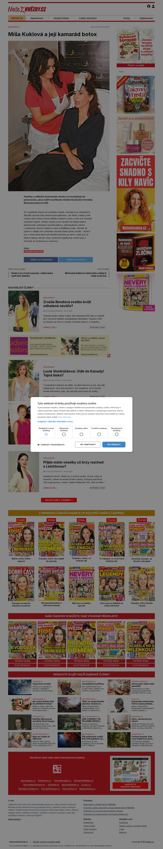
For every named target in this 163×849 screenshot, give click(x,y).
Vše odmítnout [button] (88, 444)
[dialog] (81, 424)
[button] (81, 421)
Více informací (64, 417)
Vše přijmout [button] (114, 444)
